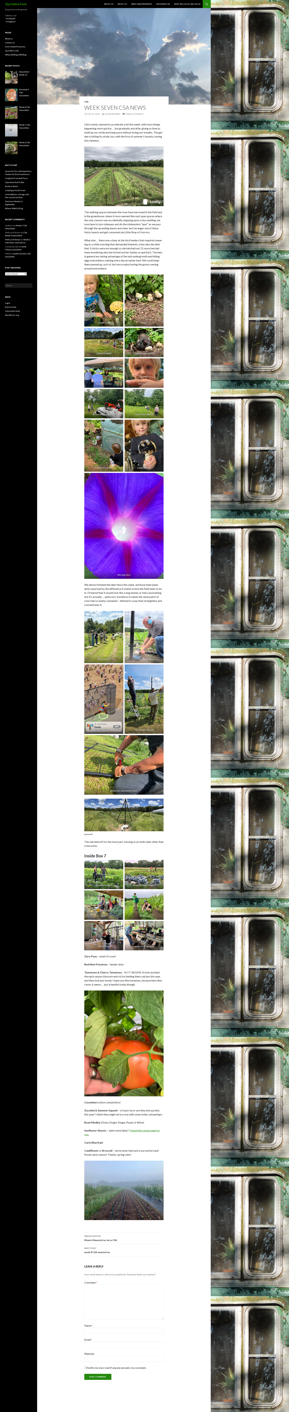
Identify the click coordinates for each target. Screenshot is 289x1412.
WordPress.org (12, 315)
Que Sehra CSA (163, 4)
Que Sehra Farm (16, 4)
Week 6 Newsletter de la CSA (100, 1238)
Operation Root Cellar (14, 182)
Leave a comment (134, 114)
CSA (86, 101)
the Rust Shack (11, 186)
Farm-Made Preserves (141, 4)
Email (88, 1339)
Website (89, 1353)
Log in (7, 303)
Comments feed (12, 311)
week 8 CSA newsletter (97, 1250)
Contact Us (10, 42)
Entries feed (10, 307)
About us (108, 4)
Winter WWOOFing (14, 208)
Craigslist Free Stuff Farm (16, 178)
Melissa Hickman (12, 239)
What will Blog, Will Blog (187, 4)
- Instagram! (10, 21)
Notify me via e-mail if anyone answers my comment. (116, 1367)
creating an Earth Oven (15, 190)
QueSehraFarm (112, 114)
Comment (90, 1282)
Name (88, 1325)
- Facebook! (10, 18)
